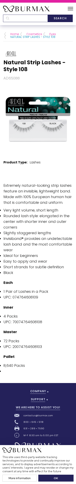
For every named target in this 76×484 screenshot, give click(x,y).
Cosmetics (34, 34)
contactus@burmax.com (38, 415)
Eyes (52, 34)
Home (14, 34)
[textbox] (25, 18)
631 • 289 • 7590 (34, 428)
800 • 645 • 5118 (34, 422)
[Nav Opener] (70, 9)
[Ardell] (11, 53)
